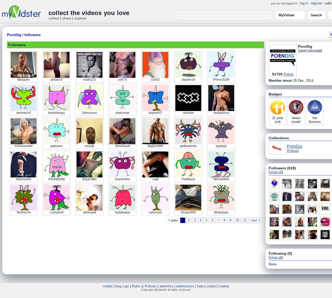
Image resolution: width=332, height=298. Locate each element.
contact (211, 286)
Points (288, 74)
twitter (224, 286)
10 (237, 220)
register (316, 3)
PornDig (14, 35)
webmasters (185, 286)
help (200, 286)
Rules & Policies (144, 286)
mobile (108, 286)
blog (118, 286)
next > (255, 220)
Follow (293, 151)
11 (245, 220)
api (127, 286)
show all (276, 172)
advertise (166, 286)
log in (304, 3)
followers (32, 35)
